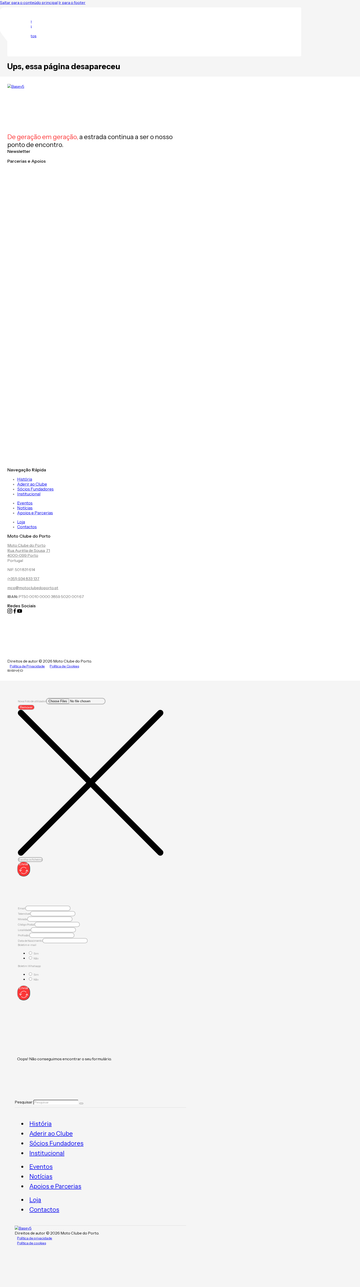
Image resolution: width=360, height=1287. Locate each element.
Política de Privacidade (27, 666)
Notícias (25, 507)
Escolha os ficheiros (30, 859)
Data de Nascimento (30, 940)
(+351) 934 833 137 (23, 578)
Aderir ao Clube (32, 484)
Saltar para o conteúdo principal (29, 2)
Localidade (24, 930)
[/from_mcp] (15, 670)
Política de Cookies (64, 666)
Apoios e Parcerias (35, 512)
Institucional (28, 493)
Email (21, 908)
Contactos (27, 526)
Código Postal (26, 924)
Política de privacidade (34, 1238)
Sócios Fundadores (35, 489)
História (24, 479)
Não (36, 958)
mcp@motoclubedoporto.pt (32, 587)
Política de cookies (31, 1243)
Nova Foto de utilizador (32, 701)
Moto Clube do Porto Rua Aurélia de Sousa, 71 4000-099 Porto (28, 550)
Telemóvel (24, 913)
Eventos (25, 503)
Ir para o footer (72, 2)
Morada (22, 919)
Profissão (23, 935)
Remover (26, 707)
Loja (21, 521)
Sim (36, 953)
